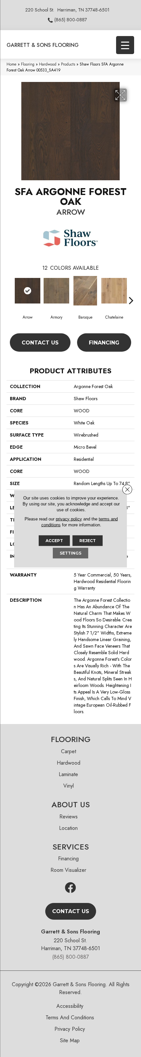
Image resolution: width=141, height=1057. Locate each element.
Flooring (27, 64)
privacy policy (69, 518)
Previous (10, 290)
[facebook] (70, 888)
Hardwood (47, 64)
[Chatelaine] (114, 290)
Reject (87, 540)
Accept (54, 540)
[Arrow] (27, 290)
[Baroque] (85, 290)
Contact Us (40, 343)
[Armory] (56, 290)
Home (11, 64)
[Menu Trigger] (125, 45)
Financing (104, 343)
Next (131, 290)
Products (68, 64)
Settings (70, 552)
